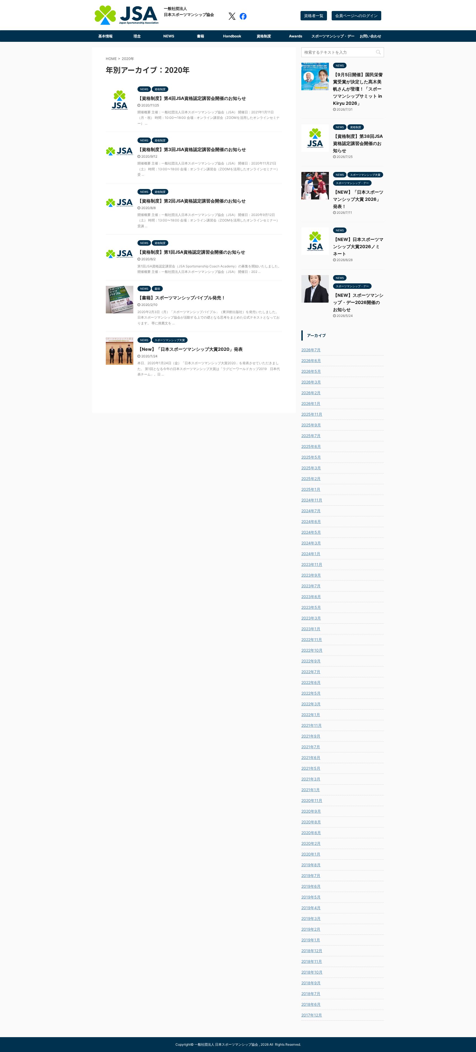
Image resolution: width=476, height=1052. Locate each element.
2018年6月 (311, 1004)
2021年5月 (310, 768)
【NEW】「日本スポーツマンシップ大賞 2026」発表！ (358, 199)
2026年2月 (311, 392)
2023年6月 (311, 596)
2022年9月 (311, 661)
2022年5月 (311, 693)
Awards (295, 36)
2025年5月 (311, 457)
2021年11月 (311, 725)
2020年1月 (310, 854)
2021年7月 (310, 746)
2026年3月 (311, 382)
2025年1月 (310, 489)
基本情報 (105, 36)
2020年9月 (311, 811)
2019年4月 (311, 907)
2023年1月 (310, 628)
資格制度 (264, 36)
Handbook (232, 36)
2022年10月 (312, 650)
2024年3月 (311, 543)
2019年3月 (311, 918)
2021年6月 (310, 757)
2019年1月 (310, 940)
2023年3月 (311, 618)
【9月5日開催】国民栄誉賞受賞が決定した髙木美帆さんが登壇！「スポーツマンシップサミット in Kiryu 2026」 (358, 89)
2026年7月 (311, 349)
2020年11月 (311, 800)
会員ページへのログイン (356, 15)
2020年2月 (311, 843)
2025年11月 (311, 414)
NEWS (168, 36)
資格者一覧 (313, 15)
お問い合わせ (370, 36)
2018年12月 (311, 950)
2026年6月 (311, 360)
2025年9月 (311, 425)
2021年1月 (310, 789)
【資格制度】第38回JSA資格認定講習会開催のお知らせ (358, 143)
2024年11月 (311, 500)
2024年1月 (310, 553)
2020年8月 (311, 822)
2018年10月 (312, 972)
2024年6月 (311, 521)
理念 (137, 36)
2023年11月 (311, 564)
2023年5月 (311, 607)
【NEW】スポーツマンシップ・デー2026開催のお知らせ (358, 302)
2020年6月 (311, 832)
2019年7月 (310, 875)
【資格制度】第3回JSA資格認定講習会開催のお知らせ (191, 149)
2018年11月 (311, 961)
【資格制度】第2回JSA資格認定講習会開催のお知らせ (191, 201)
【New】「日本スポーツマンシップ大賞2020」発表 (190, 349)
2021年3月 (310, 779)
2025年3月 (311, 467)
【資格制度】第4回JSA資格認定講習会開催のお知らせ (191, 98)
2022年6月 (311, 682)
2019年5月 (311, 897)
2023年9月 (311, 575)
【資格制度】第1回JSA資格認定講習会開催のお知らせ (191, 252)
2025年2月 (311, 478)
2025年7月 (311, 435)
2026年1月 (310, 403)
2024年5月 (311, 532)
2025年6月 (311, 446)
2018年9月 (311, 982)
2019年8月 (311, 864)
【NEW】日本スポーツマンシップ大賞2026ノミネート (358, 246)
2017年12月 (311, 1015)
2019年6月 (311, 886)
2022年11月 (311, 639)
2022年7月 (310, 671)
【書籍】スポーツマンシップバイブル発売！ (181, 297)
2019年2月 (310, 929)
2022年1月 (310, 714)
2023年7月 (311, 585)
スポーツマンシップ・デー (333, 36)
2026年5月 (311, 371)
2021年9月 (310, 736)
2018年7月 (310, 993)
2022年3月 (311, 704)
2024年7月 (311, 510)
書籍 (200, 36)
